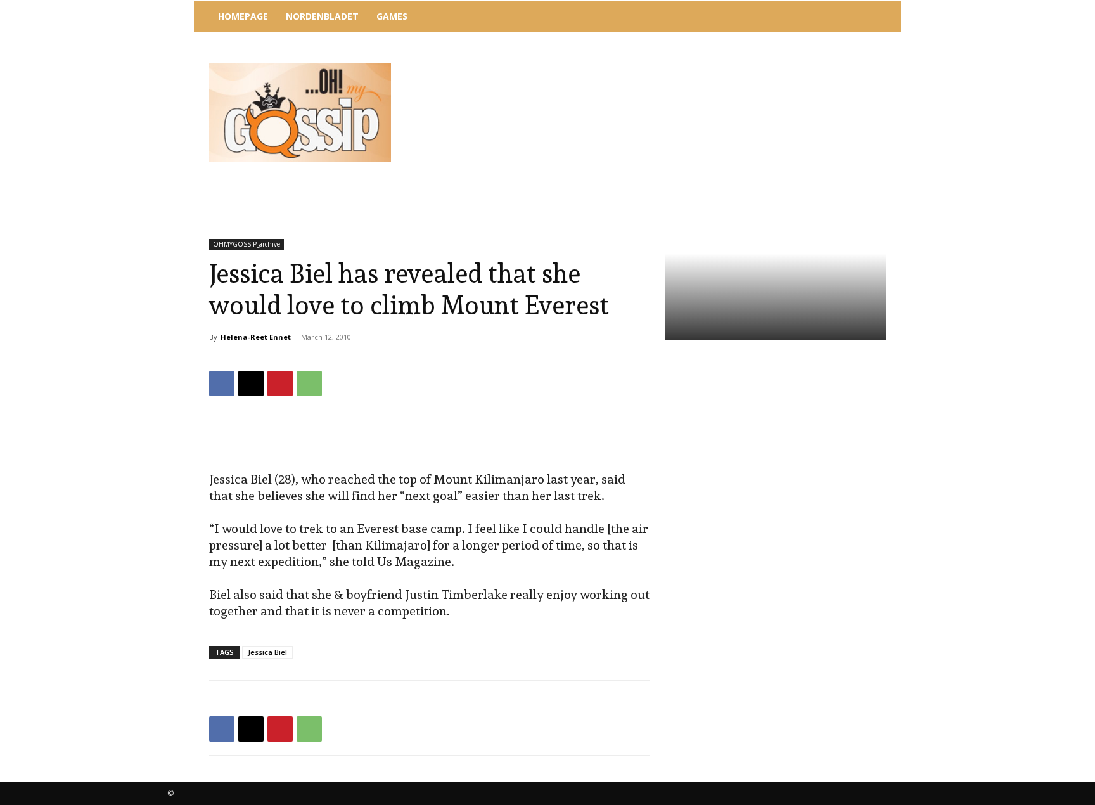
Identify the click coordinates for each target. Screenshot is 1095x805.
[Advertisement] (652, 66)
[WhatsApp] (309, 383)
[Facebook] (221, 383)
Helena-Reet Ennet (256, 337)
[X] (251, 383)
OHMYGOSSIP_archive (246, 244)
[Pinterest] (280, 383)
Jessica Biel (267, 652)
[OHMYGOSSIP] (300, 112)
